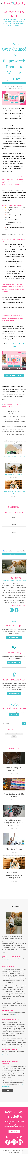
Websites (14, 736)
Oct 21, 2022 (13, 477)
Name (14, 517)
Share (14, 83)
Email (14, 524)
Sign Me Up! (14, 714)
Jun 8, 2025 (13, 496)
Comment (14, 532)
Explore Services (14, 693)
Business (8, 734)
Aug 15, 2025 (14, 828)
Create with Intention (17, 734)
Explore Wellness (14, 662)
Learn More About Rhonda (14, 375)
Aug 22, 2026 (14, 773)
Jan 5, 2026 (14, 800)
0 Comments (20, 88)
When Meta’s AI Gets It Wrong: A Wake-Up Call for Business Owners (14, 822)
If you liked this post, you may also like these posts (14, 442)
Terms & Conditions (14, 1152)
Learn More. (17, 1014)
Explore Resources (14, 637)
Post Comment (14, 554)
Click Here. (9, 960)
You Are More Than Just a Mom (14, 474)
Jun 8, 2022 (13, 461)
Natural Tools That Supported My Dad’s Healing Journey (14, 875)
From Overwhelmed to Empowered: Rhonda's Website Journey (14, 60)
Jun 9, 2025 (14, 852)
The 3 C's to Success (14, 849)
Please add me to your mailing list (14, 551)
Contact (8, 1090)
